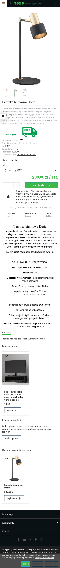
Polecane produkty (11, 346)
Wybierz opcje (14, 498)
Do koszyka (12, 410)
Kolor (4, 165)
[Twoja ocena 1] (19, 143)
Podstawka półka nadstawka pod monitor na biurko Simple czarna (13, 395)
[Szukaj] (10, 3)
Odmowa (37, 564)
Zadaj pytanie (11, 438)
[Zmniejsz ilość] (17, 185)
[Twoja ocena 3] (27, 143)
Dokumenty (8, 522)
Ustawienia (51, 564)
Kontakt (6, 531)
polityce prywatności (44, 557)
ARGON (16, 151)
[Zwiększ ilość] (5, 185)
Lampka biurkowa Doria (13, 486)
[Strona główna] (30, 3)
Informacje (7, 514)
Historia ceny (8, 160)
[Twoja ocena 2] (23, 143)
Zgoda (26, 564)
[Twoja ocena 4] (30, 143)
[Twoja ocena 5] (34, 143)
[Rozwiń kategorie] (3, 3)
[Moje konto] (56, 3)
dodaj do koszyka (41, 185)
